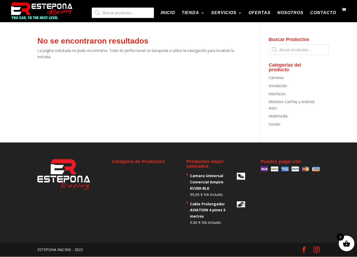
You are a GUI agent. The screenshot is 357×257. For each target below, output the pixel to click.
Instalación (278, 85)
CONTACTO (323, 13)
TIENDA (190, 13)
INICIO (168, 13)
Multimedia (278, 115)
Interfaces (277, 93)
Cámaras (276, 77)
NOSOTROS (290, 13)
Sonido (274, 124)
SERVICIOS (224, 13)
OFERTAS (259, 13)
